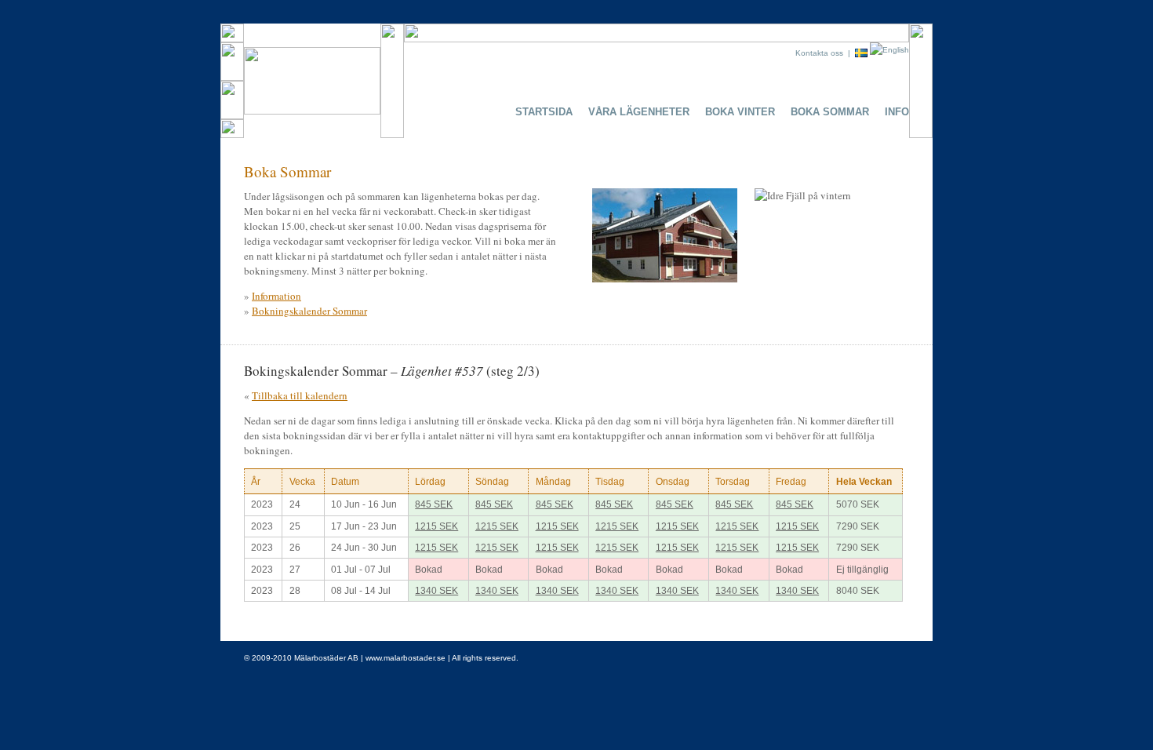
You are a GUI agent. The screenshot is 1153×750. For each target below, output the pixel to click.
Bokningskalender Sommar (309, 311)
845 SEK (434, 504)
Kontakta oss (819, 53)
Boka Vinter (740, 112)
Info (897, 112)
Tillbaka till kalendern (299, 395)
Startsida (544, 112)
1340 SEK (436, 590)
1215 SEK (436, 526)
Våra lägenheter (638, 112)
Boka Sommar (830, 112)
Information (276, 296)
